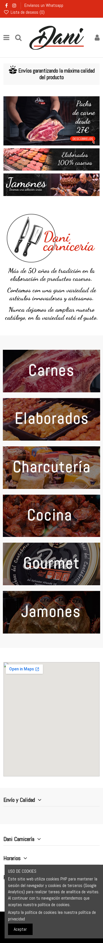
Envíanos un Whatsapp (43, 5)
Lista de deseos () (27, 12)
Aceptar (20, 929)
